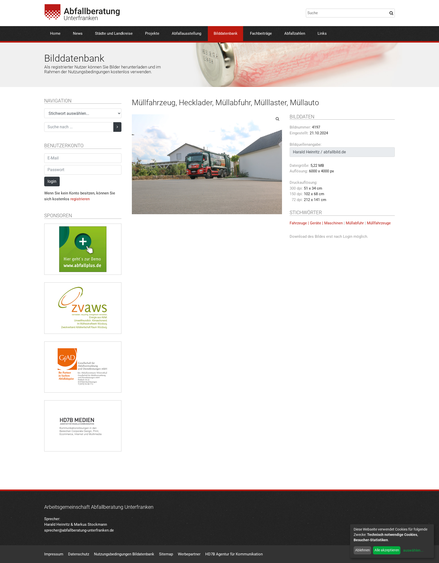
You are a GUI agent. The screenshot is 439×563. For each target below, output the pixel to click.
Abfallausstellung (186, 33)
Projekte (152, 33)
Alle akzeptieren (386, 550)
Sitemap (166, 554)
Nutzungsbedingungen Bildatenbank (124, 554)
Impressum (53, 554)
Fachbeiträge (261, 33)
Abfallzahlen (294, 33)
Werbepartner (189, 554)
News (78, 33)
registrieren (80, 199)
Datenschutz (78, 554)
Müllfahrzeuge (379, 223)
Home (55, 33)
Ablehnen (362, 550)
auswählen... (413, 550)
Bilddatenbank (226, 33)
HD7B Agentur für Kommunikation (234, 554)
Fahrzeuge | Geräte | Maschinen (316, 223)
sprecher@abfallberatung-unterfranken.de (79, 530)
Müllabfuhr (355, 223)
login (52, 181)
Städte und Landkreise (114, 33)
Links (322, 33)
